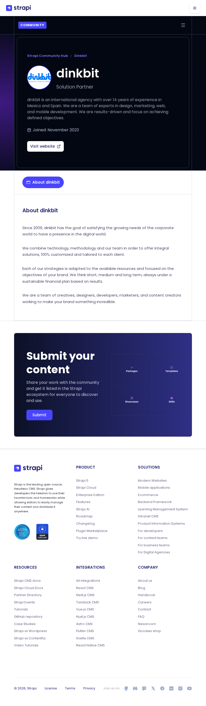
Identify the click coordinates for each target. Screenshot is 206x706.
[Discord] (135, 688)
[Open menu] (183, 25)
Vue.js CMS (85, 609)
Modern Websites (152, 481)
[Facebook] (162, 688)
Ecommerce (148, 495)
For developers (150, 531)
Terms (70, 688)
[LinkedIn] (171, 688)
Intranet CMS (148, 516)
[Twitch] (144, 688)
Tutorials (21, 609)
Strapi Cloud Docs (28, 588)
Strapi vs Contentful (29, 638)
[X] (153, 688)
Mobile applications (154, 488)
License (51, 688)
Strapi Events (24, 602)
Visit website (42, 146)
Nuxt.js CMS (85, 617)
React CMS (85, 588)
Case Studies (25, 624)
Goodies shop (149, 631)
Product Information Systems (161, 524)
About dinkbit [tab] (46, 182)
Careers (144, 602)
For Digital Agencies (154, 552)
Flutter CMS (85, 631)
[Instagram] (180, 688)
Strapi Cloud (86, 488)
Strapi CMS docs (27, 581)
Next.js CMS (85, 595)
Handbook (146, 595)
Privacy (89, 688)
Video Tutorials (26, 645)
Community (32, 25)
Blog (141, 588)
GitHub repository (28, 617)
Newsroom (147, 624)
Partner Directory (28, 595)
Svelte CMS (85, 638)
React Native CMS (90, 645)
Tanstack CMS (87, 602)
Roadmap (84, 516)
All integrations (88, 581)
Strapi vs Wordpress (30, 631)
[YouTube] (189, 688)
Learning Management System (163, 509)
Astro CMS (84, 624)
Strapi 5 (82, 481)
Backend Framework (155, 502)
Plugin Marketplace (92, 531)
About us (145, 581)
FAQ (141, 617)
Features (83, 502)
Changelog (85, 524)
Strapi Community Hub (47, 55)
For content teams (153, 538)
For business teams (154, 545)
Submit (39, 415)
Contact (144, 609)
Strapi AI (82, 509)
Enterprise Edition (90, 495)
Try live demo (87, 538)
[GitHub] (126, 688)
